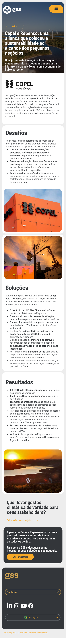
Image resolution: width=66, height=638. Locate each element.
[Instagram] (16, 605)
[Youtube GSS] (23, 605)
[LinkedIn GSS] (9, 605)
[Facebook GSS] (30, 605)
